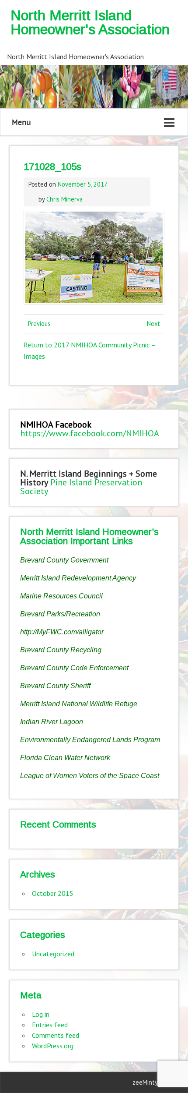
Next (153, 323)
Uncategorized (53, 953)
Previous (39, 323)
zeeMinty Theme (155, 1082)
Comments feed (55, 1035)
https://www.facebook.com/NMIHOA (89, 433)
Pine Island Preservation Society (81, 487)
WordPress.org (52, 1045)
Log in (40, 1014)
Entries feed (50, 1024)
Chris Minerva (64, 199)
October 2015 (52, 893)
